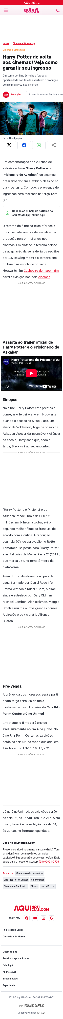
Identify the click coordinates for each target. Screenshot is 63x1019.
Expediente (9, 985)
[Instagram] (43, 918)
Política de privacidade (16, 958)
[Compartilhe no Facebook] (24, 145)
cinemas (44, 277)
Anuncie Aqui (10, 972)
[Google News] (51, 918)
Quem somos (10, 951)
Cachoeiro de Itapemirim (41, 270)
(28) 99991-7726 (49, 861)
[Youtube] (35, 918)
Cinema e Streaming (24, 43)
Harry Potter (48, 886)
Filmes (34, 886)
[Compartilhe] (53, 145)
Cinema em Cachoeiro (15, 886)
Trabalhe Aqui (10, 978)
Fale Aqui (8, 965)
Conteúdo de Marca (14, 936)
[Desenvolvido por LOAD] (41, 1012)
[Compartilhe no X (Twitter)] (9, 145)
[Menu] (6, 10)
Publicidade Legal (13, 930)
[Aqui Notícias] (31, 3)
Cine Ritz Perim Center (16, 879)
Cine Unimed (38, 879)
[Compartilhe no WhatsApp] (39, 145)
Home (6, 43)
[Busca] (58, 10)
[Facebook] (27, 918)
